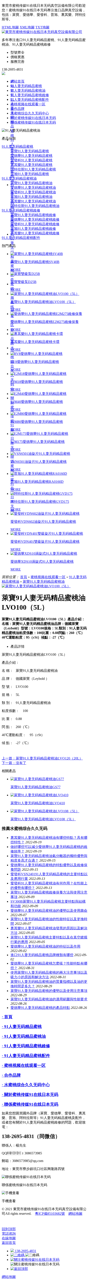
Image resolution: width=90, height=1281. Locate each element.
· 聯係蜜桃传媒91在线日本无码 (30, 1104)
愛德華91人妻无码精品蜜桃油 (33, 187)
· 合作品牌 (11, 1075)
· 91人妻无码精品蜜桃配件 (26, 1055)
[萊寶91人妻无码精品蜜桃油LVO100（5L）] (36, 586)
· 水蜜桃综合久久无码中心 (26, 1084)
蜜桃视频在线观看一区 (27, 104)
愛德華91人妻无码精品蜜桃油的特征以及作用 (45, 946)
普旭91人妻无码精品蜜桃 (29, 174)
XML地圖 (27, 27)
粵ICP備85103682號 (50, 1213)
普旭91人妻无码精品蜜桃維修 (33, 228)
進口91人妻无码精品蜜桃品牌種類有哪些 (41, 955)
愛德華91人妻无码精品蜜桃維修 (34, 219)
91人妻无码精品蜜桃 (26, 86)
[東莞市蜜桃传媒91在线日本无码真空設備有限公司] (42, 32)
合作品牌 (17, 109)
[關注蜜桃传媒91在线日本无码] (34, 1259)
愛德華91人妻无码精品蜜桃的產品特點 (40, 1008)
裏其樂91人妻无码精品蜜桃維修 (34, 233)
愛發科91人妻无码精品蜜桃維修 (34, 224)
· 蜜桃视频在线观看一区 (24, 1065)
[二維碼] (17, 1255)
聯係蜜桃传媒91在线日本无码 (33, 122)
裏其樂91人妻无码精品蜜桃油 (33, 201)
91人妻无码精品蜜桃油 (27, 90)
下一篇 (14, 763)
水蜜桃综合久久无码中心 (29, 113)
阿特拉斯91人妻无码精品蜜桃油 (34, 206)
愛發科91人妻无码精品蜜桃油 (33, 192)
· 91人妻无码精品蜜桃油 (24, 1036)
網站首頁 (17, 81)
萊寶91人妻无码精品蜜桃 (29, 151)
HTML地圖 (10, 27)
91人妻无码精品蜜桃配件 (12, 256)
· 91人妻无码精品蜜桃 (22, 1026)
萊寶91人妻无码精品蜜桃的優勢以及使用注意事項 (48, 991)
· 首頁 (7, 1017)
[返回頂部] (19, 1269)
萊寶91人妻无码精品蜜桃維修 (33, 215)
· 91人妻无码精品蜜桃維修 (26, 1046)
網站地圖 (75, 1213)
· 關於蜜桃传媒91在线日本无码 (30, 1094)
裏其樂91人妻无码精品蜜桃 (31, 165)
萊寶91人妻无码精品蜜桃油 (31, 183)
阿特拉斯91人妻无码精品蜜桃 (33, 169)
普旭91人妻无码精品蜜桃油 (31, 197)
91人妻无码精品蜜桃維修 (29, 95)
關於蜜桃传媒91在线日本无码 (12, 425)
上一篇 (42, 758)
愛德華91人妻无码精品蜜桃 (31, 155)
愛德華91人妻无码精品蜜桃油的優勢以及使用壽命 (48, 910)
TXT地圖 (42, 27)
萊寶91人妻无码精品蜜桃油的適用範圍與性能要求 (48, 999)
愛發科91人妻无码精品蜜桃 (31, 160)
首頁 (23, 577)
